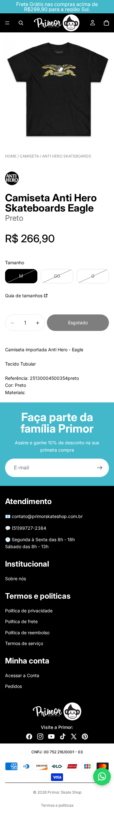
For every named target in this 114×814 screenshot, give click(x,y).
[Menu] (7, 23)
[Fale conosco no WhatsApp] (102, 776)
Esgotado (78, 322)
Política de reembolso (27, 632)
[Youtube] (51, 736)
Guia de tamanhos (23, 295)
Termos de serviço (24, 643)
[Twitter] (74, 736)
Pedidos (13, 686)
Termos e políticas (57, 805)
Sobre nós (15, 578)
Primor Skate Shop (64, 792)
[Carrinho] (106, 23)
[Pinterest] (85, 736)
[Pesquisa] (21, 23)
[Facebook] (29, 736)
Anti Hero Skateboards (66, 156)
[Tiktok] (62, 736)
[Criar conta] (99, 467)
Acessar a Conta (22, 675)
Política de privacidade (29, 610)
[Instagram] (40, 736)
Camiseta (29, 156)
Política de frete (21, 621)
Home (10, 156)
